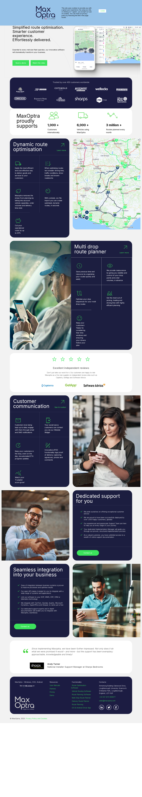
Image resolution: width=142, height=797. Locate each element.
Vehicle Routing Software (81, 691)
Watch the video (39, 63)
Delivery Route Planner (80, 701)
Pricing (52, 692)
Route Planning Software (81, 694)
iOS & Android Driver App (81, 708)
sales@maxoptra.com (107, 701)
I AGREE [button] (102, 11)
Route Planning (77, 704)
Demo (52, 695)
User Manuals (55, 685)
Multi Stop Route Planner (81, 698)
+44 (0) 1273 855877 (107, 697)
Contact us (88, 553)
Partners (53, 689)
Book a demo (21, 63)
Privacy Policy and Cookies (36, 718)
